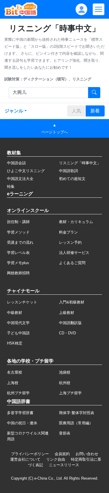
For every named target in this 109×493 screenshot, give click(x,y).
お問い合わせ (87, 454)
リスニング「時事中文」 (80, 163)
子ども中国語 (18, 333)
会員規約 (62, 454)
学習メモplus (18, 263)
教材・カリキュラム (76, 222)
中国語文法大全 (20, 178)
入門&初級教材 (71, 302)
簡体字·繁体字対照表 (76, 413)
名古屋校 (14, 372)
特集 (11, 186)
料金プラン (68, 232)
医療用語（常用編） (76, 423)
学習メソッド (18, 232)
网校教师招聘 (18, 273)
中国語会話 (16, 163)
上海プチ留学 (70, 393)
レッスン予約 (70, 242)
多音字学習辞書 (20, 413)
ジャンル (14, 110)
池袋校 (64, 372)
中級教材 (14, 312)
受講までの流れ (20, 242)
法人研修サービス (74, 252)
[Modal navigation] (98, 9)
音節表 (64, 433)
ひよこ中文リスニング (26, 171)
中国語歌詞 (68, 171)
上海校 (12, 383)
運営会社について (25, 459)
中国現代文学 (18, 323)
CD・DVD (67, 333)
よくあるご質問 (72, 263)
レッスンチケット (22, 302)
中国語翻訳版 (70, 323)
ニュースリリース (64, 465)
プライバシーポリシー (30, 454)
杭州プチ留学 (18, 393)
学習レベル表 (18, 252)
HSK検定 (14, 343)
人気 (76, 110)
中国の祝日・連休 (22, 423)
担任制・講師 (18, 222)
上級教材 (66, 312)
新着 (95, 110)
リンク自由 (55, 459)
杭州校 (64, 383)
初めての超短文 (72, 178)
